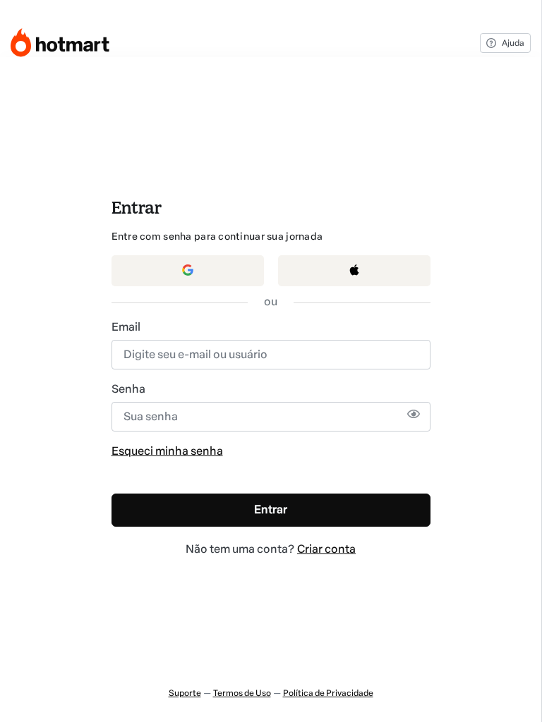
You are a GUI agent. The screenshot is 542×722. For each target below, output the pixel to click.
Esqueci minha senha (167, 451)
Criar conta (326, 549)
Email (126, 327)
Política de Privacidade (328, 693)
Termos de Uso (242, 693)
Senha (128, 389)
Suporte (185, 693)
